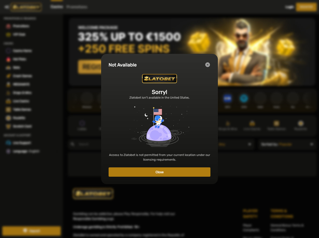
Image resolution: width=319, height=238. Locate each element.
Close (160, 172)
